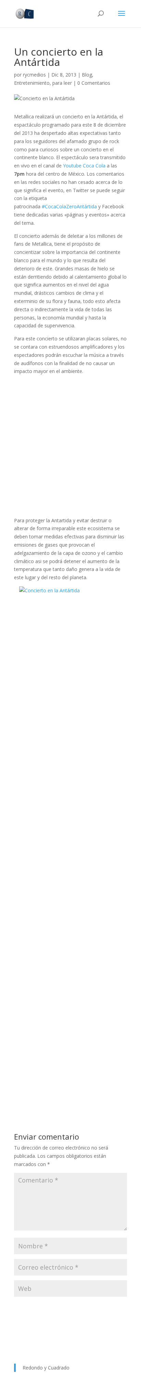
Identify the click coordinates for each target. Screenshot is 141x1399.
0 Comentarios (93, 83)
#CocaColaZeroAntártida (69, 206)
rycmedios (34, 74)
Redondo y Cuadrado (46, 1367)
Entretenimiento (32, 83)
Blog (87, 74)
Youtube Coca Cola (84, 165)
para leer (62, 83)
